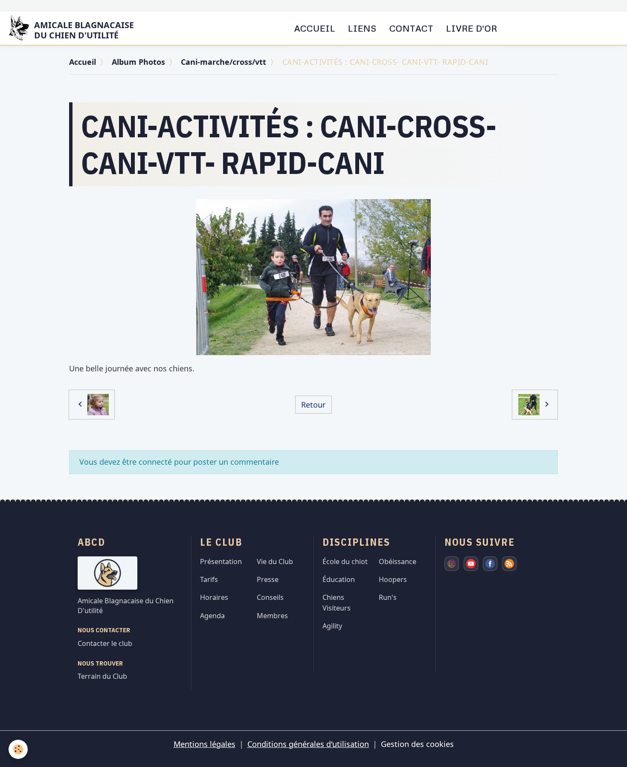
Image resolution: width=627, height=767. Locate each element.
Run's (388, 597)
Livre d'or (471, 28)
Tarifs (209, 579)
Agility (332, 626)
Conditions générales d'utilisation (308, 744)
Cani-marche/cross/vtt (223, 62)
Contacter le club (105, 643)
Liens (362, 28)
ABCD (91, 542)
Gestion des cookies (417, 744)
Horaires (214, 597)
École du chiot (345, 561)
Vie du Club (275, 561)
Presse (268, 579)
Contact (411, 28)
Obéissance (397, 561)
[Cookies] (18, 749)
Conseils (270, 597)
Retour (313, 404)
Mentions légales (204, 744)
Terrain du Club (102, 676)
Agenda (212, 615)
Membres (272, 615)
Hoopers (393, 579)
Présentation (221, 561)
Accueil (314, 28)
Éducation (338, 579)
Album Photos (138, 62)
